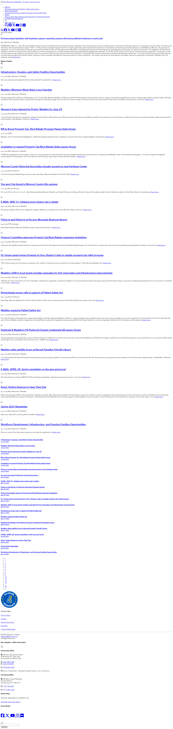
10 (6, 577)
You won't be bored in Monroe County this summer (29, 184)
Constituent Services (12, 13)
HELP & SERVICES (11, 11)
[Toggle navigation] (1, 4)
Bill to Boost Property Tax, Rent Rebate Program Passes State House (38, 128)
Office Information (32, 9)
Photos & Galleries (43, 17)
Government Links (7, 622)
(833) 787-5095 (8, 664)
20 (6, 587)
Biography (8, 9)
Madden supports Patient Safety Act (21, 310)
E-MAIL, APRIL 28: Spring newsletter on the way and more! (33, 369)
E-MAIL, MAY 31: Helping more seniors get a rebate (29, 201)
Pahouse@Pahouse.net (9, 636)
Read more (16, 57)
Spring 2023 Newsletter (14, 406)
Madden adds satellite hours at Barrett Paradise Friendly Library (36, 349)
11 (6, 579)
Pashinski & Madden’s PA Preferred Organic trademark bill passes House (41, 329)
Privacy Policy (6, 615)
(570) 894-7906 (8, 667)
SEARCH (4, 727)
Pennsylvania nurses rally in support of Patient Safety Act (32, 292)
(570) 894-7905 (8, 662)
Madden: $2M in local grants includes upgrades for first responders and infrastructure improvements (57, 272)
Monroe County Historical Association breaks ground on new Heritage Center (44, 166)
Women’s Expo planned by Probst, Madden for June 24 (31, 109)
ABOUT (7, 7)
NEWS (7, 15)
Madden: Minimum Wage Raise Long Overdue (26, 89)
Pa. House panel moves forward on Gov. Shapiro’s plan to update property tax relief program (52, 255)
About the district (14, 702)
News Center (9, 17)
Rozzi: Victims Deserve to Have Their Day (23, 387)
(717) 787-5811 (8, 686)
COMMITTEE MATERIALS (14, 19)
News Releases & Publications (25, 17)
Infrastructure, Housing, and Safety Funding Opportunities (33, 71)
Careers (4, 619)
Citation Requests (26, 13)
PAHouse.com (10, 22)
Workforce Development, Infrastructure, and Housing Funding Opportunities (43, 424)
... (5, 562)
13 (6, 583)
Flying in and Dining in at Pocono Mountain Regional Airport (34, 219)
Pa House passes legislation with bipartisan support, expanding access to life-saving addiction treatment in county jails (52, 38)
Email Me (4, 626)
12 (6, 581)
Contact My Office (40, 13)
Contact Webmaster (8, 629)
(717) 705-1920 (8, 690)
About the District (19, 9)
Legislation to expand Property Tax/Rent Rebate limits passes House (38, 146)
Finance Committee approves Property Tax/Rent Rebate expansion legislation (44, 237)
